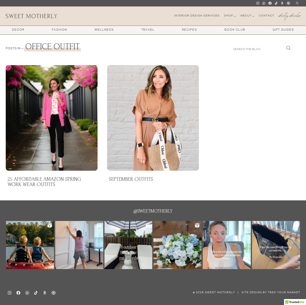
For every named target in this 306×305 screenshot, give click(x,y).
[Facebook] (270, 3)
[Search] (288, 49)
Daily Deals (289, 14)
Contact (266, 15)
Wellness (104, 30)
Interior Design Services (197, 15)
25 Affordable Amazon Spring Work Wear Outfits (44, 181)
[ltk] (288, 3)
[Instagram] (258, 3)
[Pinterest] (264, 3)
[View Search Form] (297, 3)
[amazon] (45, 293)
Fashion (59, 30)
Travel (148, 30)
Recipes (189, 30)
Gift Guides (283, 30)
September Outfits (131, 179)
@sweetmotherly (153, 211)
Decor (18, 30)
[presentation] (52, 118)
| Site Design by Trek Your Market (268, 292)
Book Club (234, 30)
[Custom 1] (282, 3)
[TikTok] (276, 3)
